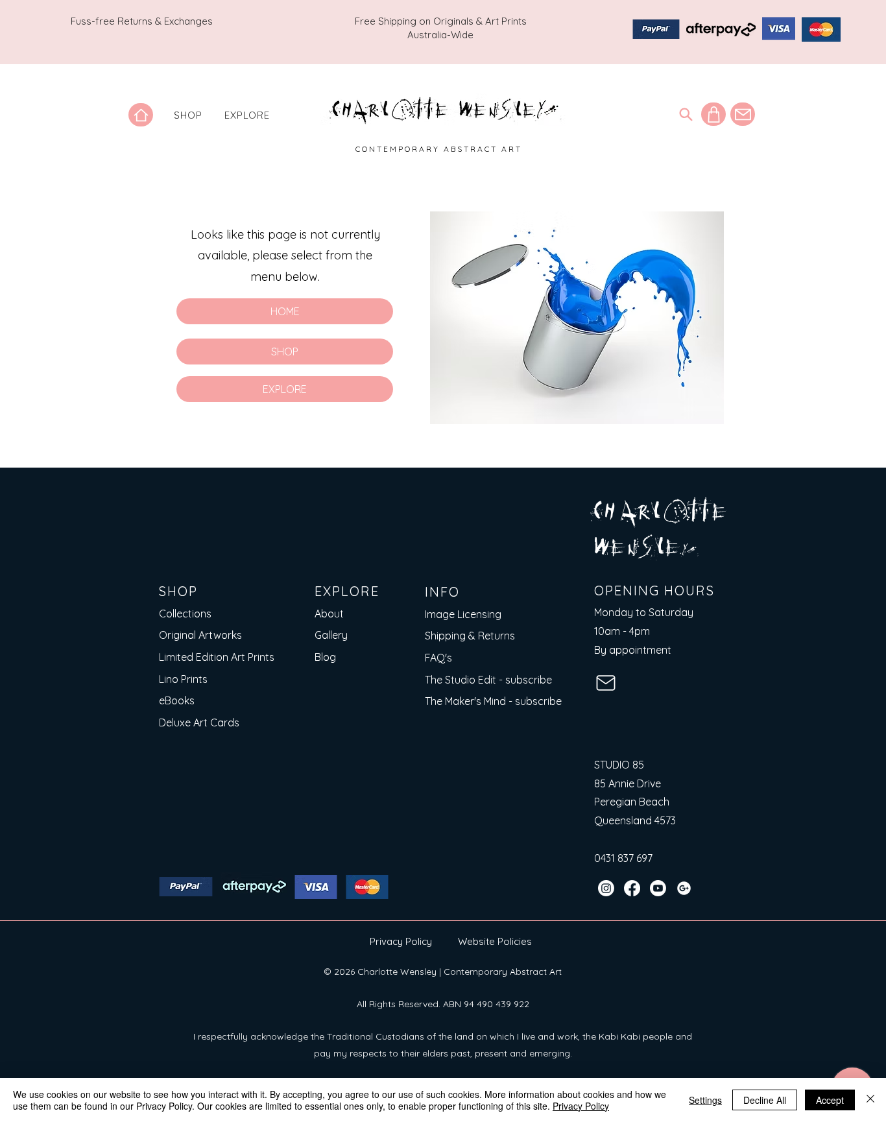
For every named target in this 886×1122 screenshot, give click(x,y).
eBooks (177, 700)
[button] (188, 115)
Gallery (331, 634)
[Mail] (742, 114)
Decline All (764, 1099)
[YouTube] (658, 888)
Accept (830, 1099)
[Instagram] (606, 888)
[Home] (140, 114)
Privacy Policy (401, 941)
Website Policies (495, 941)
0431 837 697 (623, 858)
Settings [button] (705, 1099)
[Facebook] (632, 888)
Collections (185, 613)
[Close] (870, 1100)
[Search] (685, 114)
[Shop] (713, 114)
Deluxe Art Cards (199, 722)
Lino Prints (183, 679)
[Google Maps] (684, 888)
